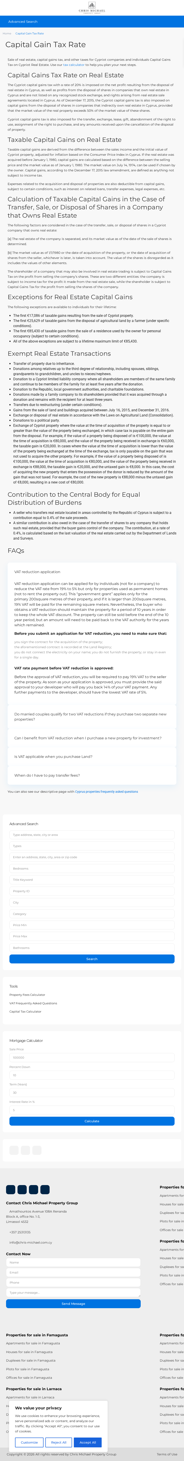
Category (19, 914)
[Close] (103, 1404)
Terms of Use (167, 1454)
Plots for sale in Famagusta (27, 1369)
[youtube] (33, 1189)
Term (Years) (18, 1084)
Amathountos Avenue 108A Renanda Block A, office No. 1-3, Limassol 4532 (36, 1216)
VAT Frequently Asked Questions (33, 1003)
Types (17, 846)
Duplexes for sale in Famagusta (30, 1360)
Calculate (92, 1121)
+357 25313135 (20, 1232)
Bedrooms (20, 868)
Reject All (58, 1442)
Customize (29, 1442)
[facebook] (14, 1150)
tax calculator (74, 65)
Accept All (88, 1442)
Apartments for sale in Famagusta (33, 1343)
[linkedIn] (25, 1150)
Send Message (73, 1304)
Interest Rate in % (22, 1102)
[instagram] (37, 1150)
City (16, 902)
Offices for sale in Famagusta (29, 1378)
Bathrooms (21, 948)
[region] (58, 1426)
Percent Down (19, 1067)
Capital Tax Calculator (25, 1011)
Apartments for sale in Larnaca (30, 1397)
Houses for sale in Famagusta (29, 1352)
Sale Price (16, 1049)
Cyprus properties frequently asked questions (106, 791)
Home (7, 33)
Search (92, 959)
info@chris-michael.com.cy (30, 1242)
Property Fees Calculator (27, 994)
